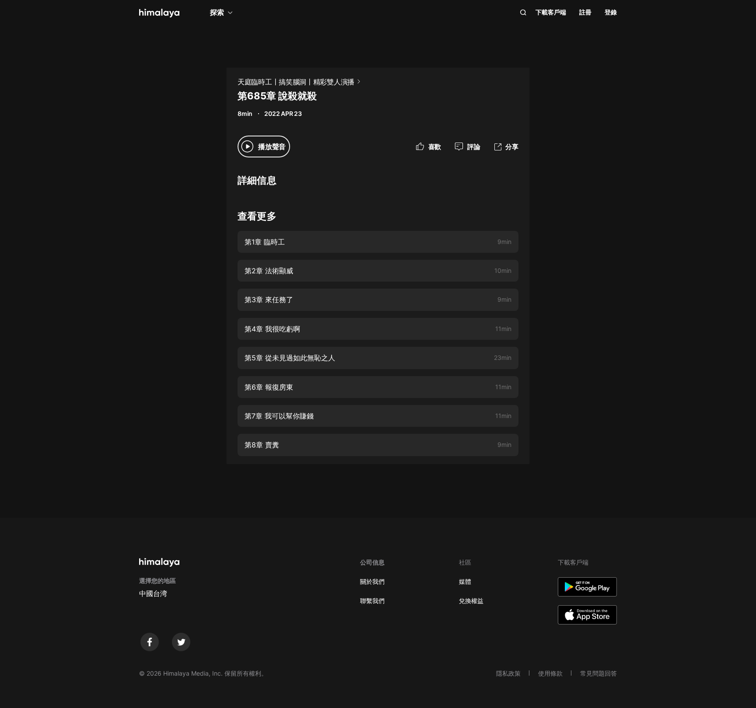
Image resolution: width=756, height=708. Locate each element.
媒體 (465, 581)
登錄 (611, 12)
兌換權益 (471, 600)
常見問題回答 (598, 673)
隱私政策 (508, 673)
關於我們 (372, 581)
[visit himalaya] (159, 13)
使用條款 (550, 673)
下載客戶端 (551, 12)
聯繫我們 (372, 600)
